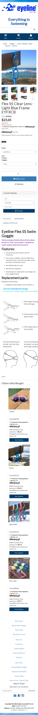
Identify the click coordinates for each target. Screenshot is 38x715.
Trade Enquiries (19, 648)
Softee (11, 411)
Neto (25, 710)
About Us (19, 640)
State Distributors (19, 653)
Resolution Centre (19, 634)
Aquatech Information (19, 671)
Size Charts (19, 663)
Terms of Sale (19, 676)
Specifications (19, 218)
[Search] (34, 29)
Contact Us (19, 644)
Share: (4, 116)
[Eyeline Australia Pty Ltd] (19, 7)
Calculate (19, 211)
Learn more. (5, 128)
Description (7, 218)
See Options (19, 440)
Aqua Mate (13, 524)
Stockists (19, 657)
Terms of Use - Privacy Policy (19, 680)
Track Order (19, 630)
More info (15, 132)
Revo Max (13, 581)
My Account (19, 621)
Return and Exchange (19, 625)
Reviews (6, 223)
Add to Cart (20, 179)
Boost (11, 468)
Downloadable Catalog (19, 667)
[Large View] (5, 90)
